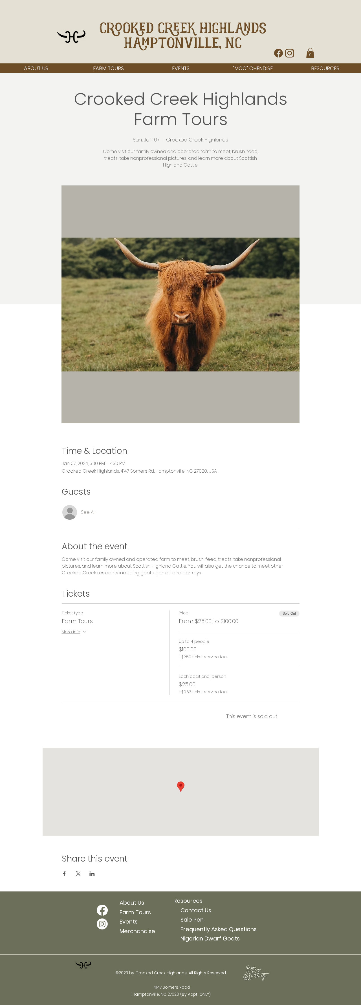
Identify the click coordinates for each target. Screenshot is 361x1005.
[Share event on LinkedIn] (92, 873)
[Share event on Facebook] (64, 873)
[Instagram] (102, 923)
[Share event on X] (78, 873)
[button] (310, 53)
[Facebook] (102, 910)
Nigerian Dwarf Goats (206, 938)
